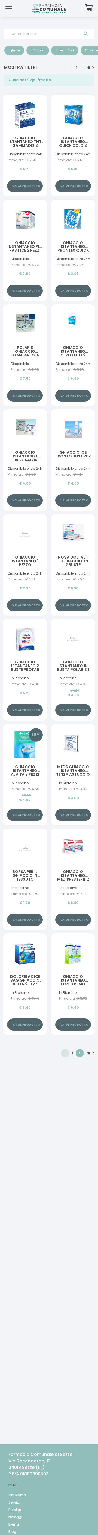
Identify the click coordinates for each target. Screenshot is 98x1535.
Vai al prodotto (26, 186)
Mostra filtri (20, 67)
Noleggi (15, 1517)
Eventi (13, 1524)
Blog (12, 1531)
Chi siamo (17, 1495)
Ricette (14, 1509)
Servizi (14, 1502)
